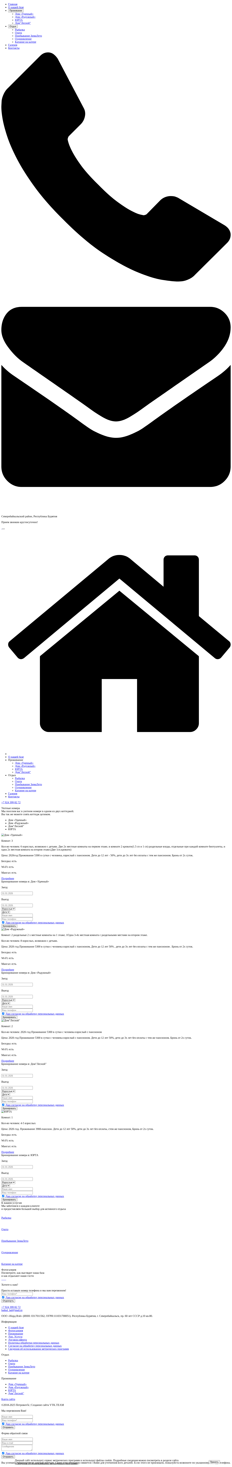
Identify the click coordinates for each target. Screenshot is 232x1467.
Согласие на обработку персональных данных (35, 1345)
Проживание (16, 10)
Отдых (13, 26)
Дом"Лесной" (23, 23)
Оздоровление (23, 38)
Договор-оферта (17, 1339)
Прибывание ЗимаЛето (28, 35)
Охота (18, 32)
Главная (12, 4)
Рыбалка (20, 29)
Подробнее (7, 878)
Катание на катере (25, 41)
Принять (214, 1462)
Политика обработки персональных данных (33, 1342)
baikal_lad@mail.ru (11, 1310)
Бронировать (9, 926)
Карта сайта (8, 1399)
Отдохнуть (8, 1301)
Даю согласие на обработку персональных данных (34, 922)
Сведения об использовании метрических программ (38, 1348)
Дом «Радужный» (25, 16)
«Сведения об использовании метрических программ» (46, 1463)
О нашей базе (16, 7)
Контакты (14, 48)
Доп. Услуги (15, 1336)
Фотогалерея (15, 1330)
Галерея (12, 44)
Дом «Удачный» (24, 13)
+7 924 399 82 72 (11, 802)
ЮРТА (19, 20)
